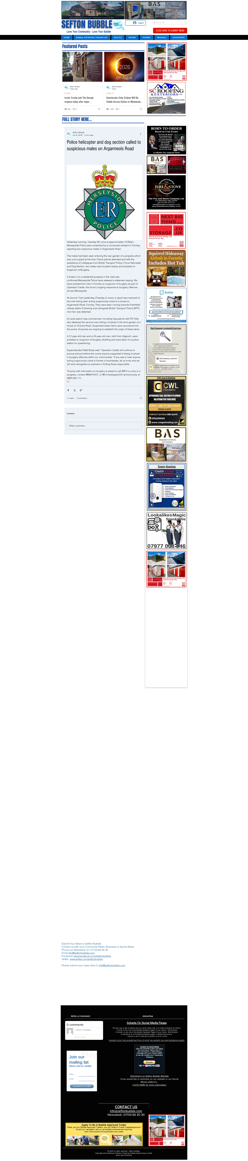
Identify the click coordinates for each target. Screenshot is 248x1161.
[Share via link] (81, 390)
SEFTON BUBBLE (86, 24)
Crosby (67, 93)
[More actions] (140, 133)
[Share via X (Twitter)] (74, 390)
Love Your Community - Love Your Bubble (88, 31)
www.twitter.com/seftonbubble (86, 959)
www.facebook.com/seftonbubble (92, 956)
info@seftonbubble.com (81, 952)
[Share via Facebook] (68, 390)
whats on (110, 93)
